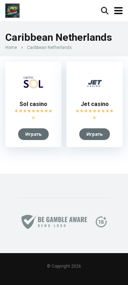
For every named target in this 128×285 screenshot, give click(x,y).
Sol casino (33, 104)
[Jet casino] (94, 95)
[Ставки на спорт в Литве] (12, 10)
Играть (33, 134)
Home (11, 47)
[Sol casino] (33, 95)
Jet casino (95, 104)
